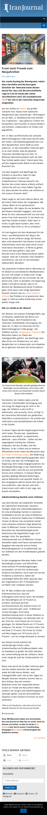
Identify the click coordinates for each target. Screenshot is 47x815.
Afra (4, 100)
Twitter (30, 794)
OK (23, 811)
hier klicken (17, 730)
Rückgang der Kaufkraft (30, 332)
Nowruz (22, 108)
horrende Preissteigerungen (15, 454)
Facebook (20, 794)
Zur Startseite (39, 738)
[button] (9, 755)
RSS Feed (8, 794)
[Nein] (44, 808)
